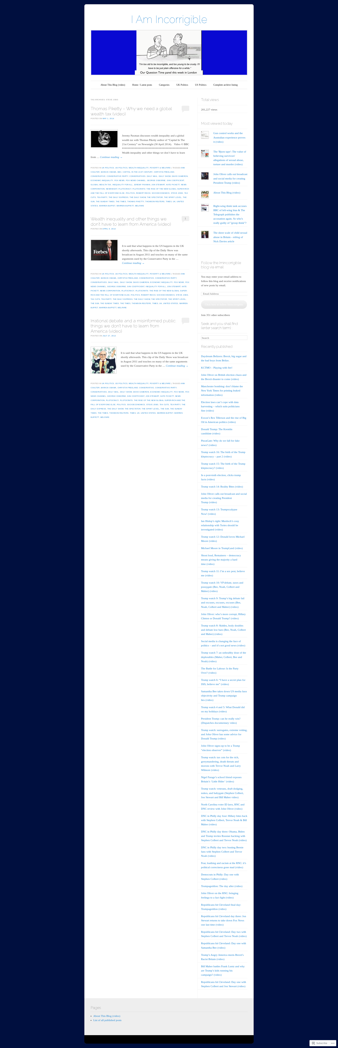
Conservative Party (117, 176)
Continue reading (111, 157)
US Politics (200, 85)
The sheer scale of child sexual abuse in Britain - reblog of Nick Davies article (230, 237)
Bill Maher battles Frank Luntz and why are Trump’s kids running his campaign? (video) (223, 970)
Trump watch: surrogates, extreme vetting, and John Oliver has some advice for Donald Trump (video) (224, 734)
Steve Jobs (177, 193)
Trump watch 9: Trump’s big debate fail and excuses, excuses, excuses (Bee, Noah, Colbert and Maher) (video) (222, 602)
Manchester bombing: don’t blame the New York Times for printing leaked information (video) (222, 390)
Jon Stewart (158, 185)
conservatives (137, 176)
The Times (121, 201)
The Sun (95, 303)
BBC (120, 172)
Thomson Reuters (155, 201)
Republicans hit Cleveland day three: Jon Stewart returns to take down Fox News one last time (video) (223, 920)
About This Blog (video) (113, 85)
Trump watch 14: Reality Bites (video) (222, 486)
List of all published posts (107, 1020)
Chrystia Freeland (164, 172)
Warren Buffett (125, 206)
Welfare (139, 206)
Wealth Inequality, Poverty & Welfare (150, 168)
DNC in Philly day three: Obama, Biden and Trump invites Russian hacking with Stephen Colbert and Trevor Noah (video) (224, 835)
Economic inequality (102, 180)
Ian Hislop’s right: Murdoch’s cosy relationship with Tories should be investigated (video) (220, 525)
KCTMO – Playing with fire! (216, 367)
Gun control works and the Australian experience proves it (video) (229, 137)
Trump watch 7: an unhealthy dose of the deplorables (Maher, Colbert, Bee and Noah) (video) (223, 657)
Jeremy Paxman (142, 185)
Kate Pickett (173, 185)
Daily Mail (152, 176)
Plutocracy (124, 189)
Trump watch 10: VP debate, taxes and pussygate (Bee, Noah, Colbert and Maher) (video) (222, 587)
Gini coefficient (175, 180)
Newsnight (111, 189)
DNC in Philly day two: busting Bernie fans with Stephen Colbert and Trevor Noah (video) (222, 851)
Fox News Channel (136, 180)
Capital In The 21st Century (138, 172)
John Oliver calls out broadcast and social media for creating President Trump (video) (230, 178)
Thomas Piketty (135, 201)
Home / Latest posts (142, 85)
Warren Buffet (107, 206)
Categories (164, 85)
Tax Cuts (95, 299)
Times (169, 201)
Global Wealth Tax (101, 185)
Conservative (98, 176)
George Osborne (156, 180)
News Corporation (110, 291)
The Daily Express (119, 197)
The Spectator (155, 197)
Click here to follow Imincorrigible (224, 304)
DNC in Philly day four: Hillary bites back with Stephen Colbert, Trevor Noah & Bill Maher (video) (224, 820)
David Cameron (180, 176)
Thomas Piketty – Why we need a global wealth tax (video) (131, 111)
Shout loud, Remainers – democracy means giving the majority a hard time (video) (221, 559)
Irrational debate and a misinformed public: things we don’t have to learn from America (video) (133, 326)
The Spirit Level (173, 197)
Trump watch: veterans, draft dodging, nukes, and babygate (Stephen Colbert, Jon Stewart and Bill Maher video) (222, 793)
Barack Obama (108, 172)
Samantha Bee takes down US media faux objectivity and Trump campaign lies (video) (224, 695)
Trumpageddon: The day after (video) (221, 886)
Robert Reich (143, 193)
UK (174, 201)
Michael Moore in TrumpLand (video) (222, 548)
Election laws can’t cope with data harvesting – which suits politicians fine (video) (220, 406)
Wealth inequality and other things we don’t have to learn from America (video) (131, 221)
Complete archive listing (225, 85)
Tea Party (102, 197)
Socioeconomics (161, 193)
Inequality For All (122, 185)
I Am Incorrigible (169, 19)
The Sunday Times (105, 201)
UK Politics (182, 85)
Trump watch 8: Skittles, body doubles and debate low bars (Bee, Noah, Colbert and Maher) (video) (223, 629)
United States (170, 303)
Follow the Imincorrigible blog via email (221, 265)
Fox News (119, 180)
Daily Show (165, 176)
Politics (130, 193)
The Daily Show (138, 197)
